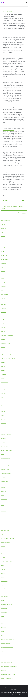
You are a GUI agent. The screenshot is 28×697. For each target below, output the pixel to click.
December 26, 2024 (8, 11)
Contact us (13, 687)
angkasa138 (3, 312)
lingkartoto (3, 327)
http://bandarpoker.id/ (5, 220)
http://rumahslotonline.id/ (6, 604)
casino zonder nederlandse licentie (8, 358)
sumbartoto (3, 286)
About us (7, 687)
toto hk (2, 600)
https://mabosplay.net (5, 458)
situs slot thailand (4, 382)
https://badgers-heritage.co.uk (7, 647)
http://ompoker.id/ (5, 592)
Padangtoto (3, 308)
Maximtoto (3, 228)
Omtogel (3, 569)
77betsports (3, 374)
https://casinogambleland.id (6, 655)
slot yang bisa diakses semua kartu (8, 538)
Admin (6, 200)
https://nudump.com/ (5, 542)
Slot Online (3, 670)
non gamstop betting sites (6, 465)
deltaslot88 (3, 553)
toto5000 (3, 347)
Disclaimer (20, 687)
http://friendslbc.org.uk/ (6, 588)
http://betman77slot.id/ (6, 585)
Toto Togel (3, 298)
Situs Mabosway (4, 294)
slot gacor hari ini (4, 442)
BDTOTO (3, 278)
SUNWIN (3, 236)
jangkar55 (3, 487)
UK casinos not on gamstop (6, 450)
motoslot (3, 271)
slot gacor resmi (4, 446)
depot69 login (4, 612)
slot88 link (3, 477)
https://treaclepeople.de (6, 658)
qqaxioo (2, 430)
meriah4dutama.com (5, 319)
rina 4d (2, 378)
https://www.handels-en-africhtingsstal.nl (9, 666)
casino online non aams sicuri (7, 335)
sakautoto (3, 316)
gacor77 (2, 616)
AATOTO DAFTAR (4, 259)
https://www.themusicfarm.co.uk (7, 639)
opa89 (2, 385)
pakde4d (3, 282)
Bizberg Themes (20, 694)
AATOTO (2, 251)
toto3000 (3, 427)
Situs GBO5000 (4, 499)
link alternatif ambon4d (8, 130)
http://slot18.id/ (4, 608)
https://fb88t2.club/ (5, 530)
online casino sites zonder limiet (7, 354)
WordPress (6, 694)
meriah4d (3, 339)
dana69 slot (3, 423)
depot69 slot (3, 491)
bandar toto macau (5, 351)
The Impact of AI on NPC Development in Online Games (15, 212)
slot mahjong (3, 511)
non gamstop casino (5, 469)
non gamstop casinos (5, 522)
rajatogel (3, 247)
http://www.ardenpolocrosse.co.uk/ (8, 674)
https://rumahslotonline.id (6, 651)
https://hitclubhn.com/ (5, 243)
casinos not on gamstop (6, 473)
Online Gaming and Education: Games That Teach (12, 207)
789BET (2, 454)
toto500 (2, 495)
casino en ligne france (5, 343)
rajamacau (3, 370)
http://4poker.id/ (4, 596)
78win (2, 534)
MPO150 (3, 419)
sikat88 (2, 415)
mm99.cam (3, 515)
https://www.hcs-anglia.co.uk (7, 678)
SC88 (2, 290)
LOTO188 (3, 224)
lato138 (2, 577)
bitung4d (3, 573)
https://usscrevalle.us (5, 643)
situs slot (12, 240)
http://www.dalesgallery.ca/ (6, 662)
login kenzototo (4, 581)
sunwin (2, 232)
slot (2, 397)
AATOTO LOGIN (4, 255)
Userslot (2, 323)
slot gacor (3, 526)
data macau (3, 438)
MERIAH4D (3, 304)
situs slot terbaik (4, 481)
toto (2, 267)
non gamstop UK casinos (6, 434)
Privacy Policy (14, 689)
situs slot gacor (4, 263)
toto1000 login (4, 461)
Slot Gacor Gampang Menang (7, 623)
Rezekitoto (3, 518)
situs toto (3, 411)
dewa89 (2, 565)
